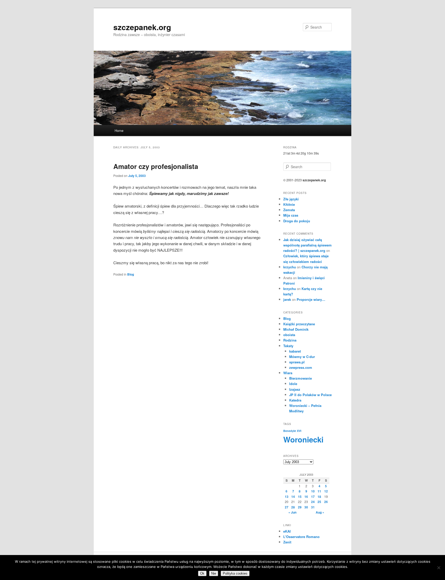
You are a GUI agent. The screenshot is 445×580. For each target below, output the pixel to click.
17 (313, 496)
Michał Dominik (296, 329)
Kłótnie (289, 204)
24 (313, 501)
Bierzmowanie (300, 378)
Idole (293, 383)
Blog (130, 274)
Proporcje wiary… (311, 299)
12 (326, 491)
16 (306, 496)
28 (293, 507)
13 (286, 496)
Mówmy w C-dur (302, 356)
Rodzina (289, 340)
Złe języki (291, 199)
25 (319, 501)
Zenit (287, 542)
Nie (213, 573)
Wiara (287, 372)
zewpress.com (300, 367)
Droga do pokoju (296, 220)
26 (326, 501)
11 (319, 491)
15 (300, 496)
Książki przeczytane (299, 323)
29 (300, 507)
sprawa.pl (297, 362)
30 (306, 507)
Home (119, 130)
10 (313, 491)
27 (286, 507)
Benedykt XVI (292, 431)
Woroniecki (303, 439)
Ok (202, 573)
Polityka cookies (235, 573)
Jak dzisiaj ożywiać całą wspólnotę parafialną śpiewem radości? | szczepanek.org (307, 245)
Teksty (288, 345)
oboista (289, 334)
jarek (287, 299)
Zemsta (289, 209)
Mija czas (290, 215)
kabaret (295, 351)
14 (293, 496)
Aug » (320, 512)
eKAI (287, 531)
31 (313, 507)
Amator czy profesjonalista (155, 166)
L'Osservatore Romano (301, 536)
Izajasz (294, 389)
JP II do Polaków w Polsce (310, 394)
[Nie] (438, 567)
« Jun (292, 512)
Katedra (295, 400)
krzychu (289, 267)
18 (319, 496)
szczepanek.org (142, 26)
